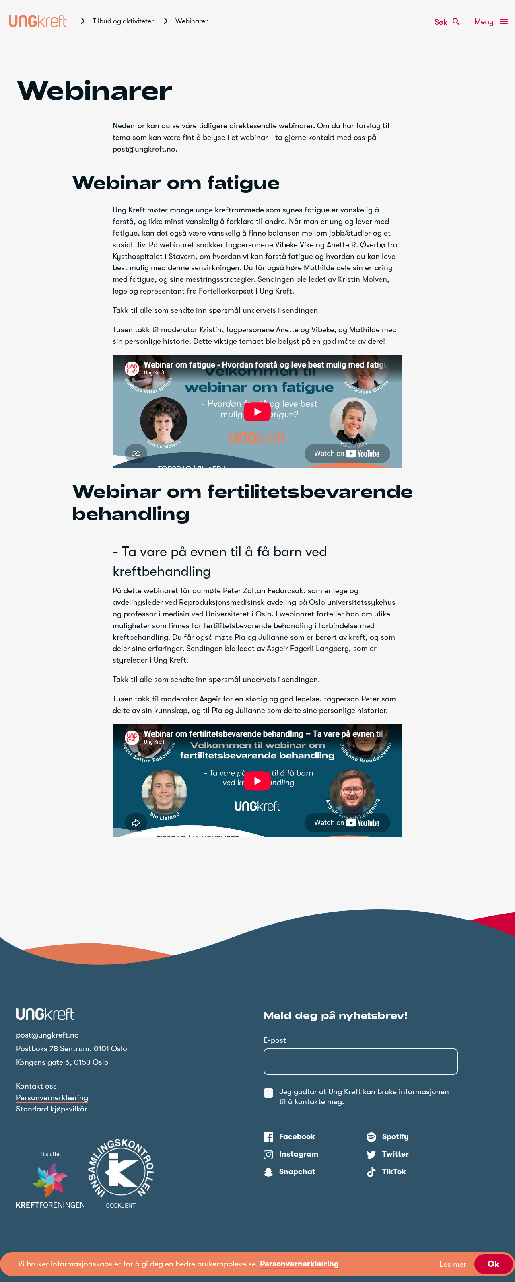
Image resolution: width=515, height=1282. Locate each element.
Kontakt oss (36, 1086)
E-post (275, 1040)
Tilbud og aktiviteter (123, 21)
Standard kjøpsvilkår (51, 1109)
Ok (493, 1264)
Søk (448, 22)
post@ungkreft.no (47, 1035)
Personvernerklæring (52, 1097)
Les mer (452, 1264)
